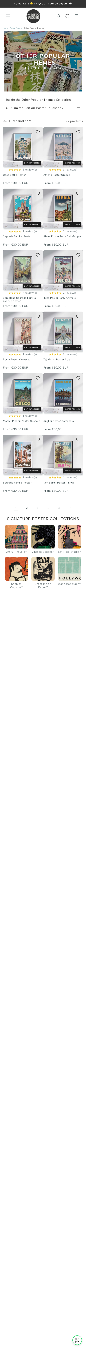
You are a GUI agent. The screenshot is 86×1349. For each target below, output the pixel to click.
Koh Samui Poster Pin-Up (59, 482)
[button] (8, 16)
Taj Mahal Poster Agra (57, 359)
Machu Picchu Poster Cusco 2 (21, 421)
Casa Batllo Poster (14, 174)
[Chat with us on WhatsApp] (77, 1340)
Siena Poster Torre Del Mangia (62, 236)
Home (5, 28)
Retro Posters (16, 28)
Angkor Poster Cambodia (58, 421)
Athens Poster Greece (56, 174)
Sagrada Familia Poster (17, 236)
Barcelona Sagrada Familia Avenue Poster (19, 299)
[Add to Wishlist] (38, 132)
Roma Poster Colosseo (17, 359)
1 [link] (16, 508)
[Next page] (70, 508)
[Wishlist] (67, 16)
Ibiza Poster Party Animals (59, 297)
